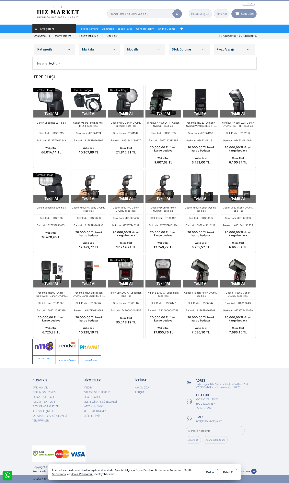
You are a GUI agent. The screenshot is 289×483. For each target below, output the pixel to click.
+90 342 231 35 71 (207, 399)
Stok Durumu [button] (181, 49)
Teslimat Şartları (43, 402)
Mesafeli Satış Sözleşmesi (100, 402)
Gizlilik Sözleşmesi (44, 392)
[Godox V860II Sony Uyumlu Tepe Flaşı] (238, 187)
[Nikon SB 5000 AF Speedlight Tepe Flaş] (126, 272)
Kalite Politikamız (95, 411)
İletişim (139, 392)
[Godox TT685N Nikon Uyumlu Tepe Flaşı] (200, 272)
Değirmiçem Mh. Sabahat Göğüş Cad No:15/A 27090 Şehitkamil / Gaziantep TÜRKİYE (222, 385)
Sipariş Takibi (92, 397)
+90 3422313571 (206, 403)
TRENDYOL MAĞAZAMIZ (67, 360)
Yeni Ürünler (40, 420)
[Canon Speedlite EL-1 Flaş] (51, 102)
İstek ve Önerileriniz (97, 392)
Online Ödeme (166, 29)
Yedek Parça (125, 29)
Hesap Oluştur (200, 13)
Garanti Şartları (43, 397)
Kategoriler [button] (45, 49)
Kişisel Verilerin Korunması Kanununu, (159, 470)
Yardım (88, 387)
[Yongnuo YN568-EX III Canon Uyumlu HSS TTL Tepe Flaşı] (238, 102)
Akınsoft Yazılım (145, 29)
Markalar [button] (88, 49)
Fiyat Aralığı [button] (225, 49)
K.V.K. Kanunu (40, 387)
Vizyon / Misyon (94, 406)
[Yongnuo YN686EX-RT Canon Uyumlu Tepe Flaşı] (163, 102)
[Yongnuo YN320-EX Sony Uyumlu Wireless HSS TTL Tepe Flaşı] (200, 102)
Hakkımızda (142, 387)
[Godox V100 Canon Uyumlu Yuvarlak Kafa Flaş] (126, 102)
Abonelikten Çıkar (215, 439)
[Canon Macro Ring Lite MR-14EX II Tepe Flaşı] (88, 102)
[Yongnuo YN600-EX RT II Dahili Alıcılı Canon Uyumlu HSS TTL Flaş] (51, 272)
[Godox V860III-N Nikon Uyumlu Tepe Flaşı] (163, 187)
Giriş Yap (221, 13)
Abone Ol (193, 439)
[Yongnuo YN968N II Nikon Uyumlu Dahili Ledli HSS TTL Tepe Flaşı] (88, 272)
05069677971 (204, 408)
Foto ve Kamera (89, 29)
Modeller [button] (133, 49)
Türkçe (248, 3)
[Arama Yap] (177, 13)
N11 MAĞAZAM (43, 359)
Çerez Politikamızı (82, 474)
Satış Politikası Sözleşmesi (49, 416)
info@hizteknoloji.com (209, 421)
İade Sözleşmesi (42, 411)
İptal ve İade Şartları (45, 406)
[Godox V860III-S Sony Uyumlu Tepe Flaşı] (88, 187)
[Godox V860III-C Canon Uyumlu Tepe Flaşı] (126, 187)
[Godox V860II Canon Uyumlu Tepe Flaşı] (200, 187)
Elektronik (108, 29)
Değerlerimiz (92, 416)
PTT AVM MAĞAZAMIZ (90, 360)
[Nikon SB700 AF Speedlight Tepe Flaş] (163, 272)
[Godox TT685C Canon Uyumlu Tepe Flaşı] (238, 272)
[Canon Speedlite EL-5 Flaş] (51, 187)
